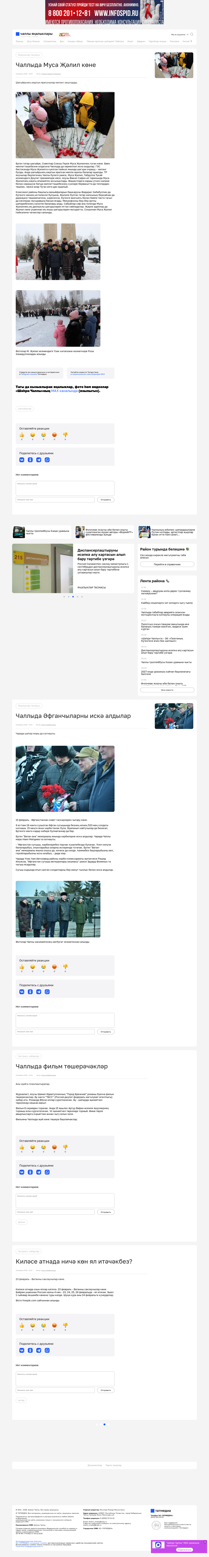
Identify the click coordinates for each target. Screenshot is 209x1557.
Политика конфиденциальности (29, 1546)
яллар (21, 1400)
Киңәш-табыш (75, 41)
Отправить (106, 499)
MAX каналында (64, 391)
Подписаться (184, 1550)
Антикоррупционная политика (28, 1541)
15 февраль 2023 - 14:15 (24, 725)
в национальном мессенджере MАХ (88, 374)
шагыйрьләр (24, 408)
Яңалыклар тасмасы (29, 55)
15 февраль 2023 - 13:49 (24, 1075)
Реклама (174, 41)
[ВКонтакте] (21, 459)
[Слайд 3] (73, 596)
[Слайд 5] (82, 596)
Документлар (95, 1465)
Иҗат (130, 41)
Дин (62, 41)
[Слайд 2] (68, 596)
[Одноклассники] (30, 459)
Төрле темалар (113, 1465)
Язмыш (19, 41)
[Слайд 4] (77, 596)
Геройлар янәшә (157, 41)
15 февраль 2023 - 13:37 (24, 1270)
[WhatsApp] (47, 459)
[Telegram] (38, 459)
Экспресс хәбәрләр (28, 1056)
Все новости (167, 690)
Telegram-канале (29, 374)
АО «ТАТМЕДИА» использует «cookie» (31, 1543)
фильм (21, 1222)
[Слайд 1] (64, 596)
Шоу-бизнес (33, 41)
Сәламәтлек (50, 41)
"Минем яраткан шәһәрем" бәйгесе (105, 41)
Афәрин (141, 41)
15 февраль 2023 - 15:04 (24, 74)
